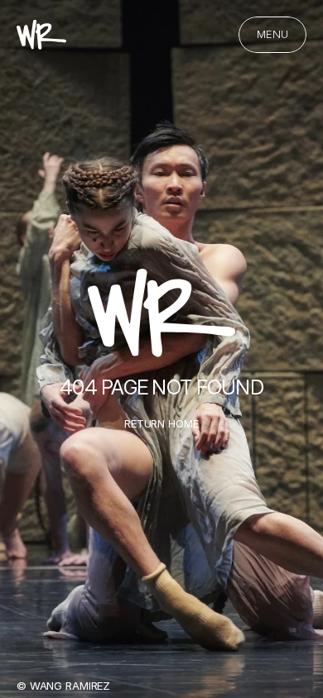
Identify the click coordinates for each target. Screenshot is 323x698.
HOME (69, 156)
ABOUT (76, 355)
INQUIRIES (102, 305)
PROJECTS (106, 205)
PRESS (70, 255)
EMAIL (69, 406)
